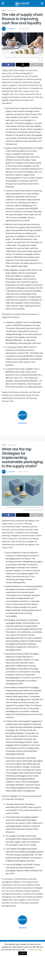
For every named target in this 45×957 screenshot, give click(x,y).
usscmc (12, 29)
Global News (12, 10)
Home (4, 10)
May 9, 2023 (23, 471)
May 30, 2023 (24, 29)
